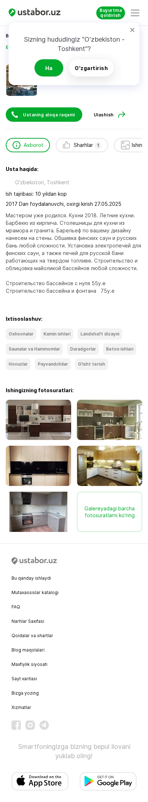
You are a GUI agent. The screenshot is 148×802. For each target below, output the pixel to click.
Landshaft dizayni (99, 334)
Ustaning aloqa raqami (49, 114)
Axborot (33, 145)
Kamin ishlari (56, 334)
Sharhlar (86, 145)
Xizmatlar (21, 707)
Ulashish (104, 114)
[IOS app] (39, 781)
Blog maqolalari (28, 650)
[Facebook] (16, 725)
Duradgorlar (83, 349)
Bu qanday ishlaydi (31, 578)
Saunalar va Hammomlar (34, 349)
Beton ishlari (119, 349)
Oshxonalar (21, 334)
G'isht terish (91, 364)
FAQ (15, 606)
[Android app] (108, 781)
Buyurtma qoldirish (111, 13)
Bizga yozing (25, 693)
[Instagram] (30, 725)
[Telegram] (44, 725)
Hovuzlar (18, 364)
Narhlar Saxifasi (27, 621)
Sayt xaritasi (24, 678)
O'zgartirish (91, 68)
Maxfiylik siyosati (29, 664)
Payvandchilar (53, 364)
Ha (49, 68)
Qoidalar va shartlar (32, 635)
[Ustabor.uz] (37, 12)
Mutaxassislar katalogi (35, 592)
